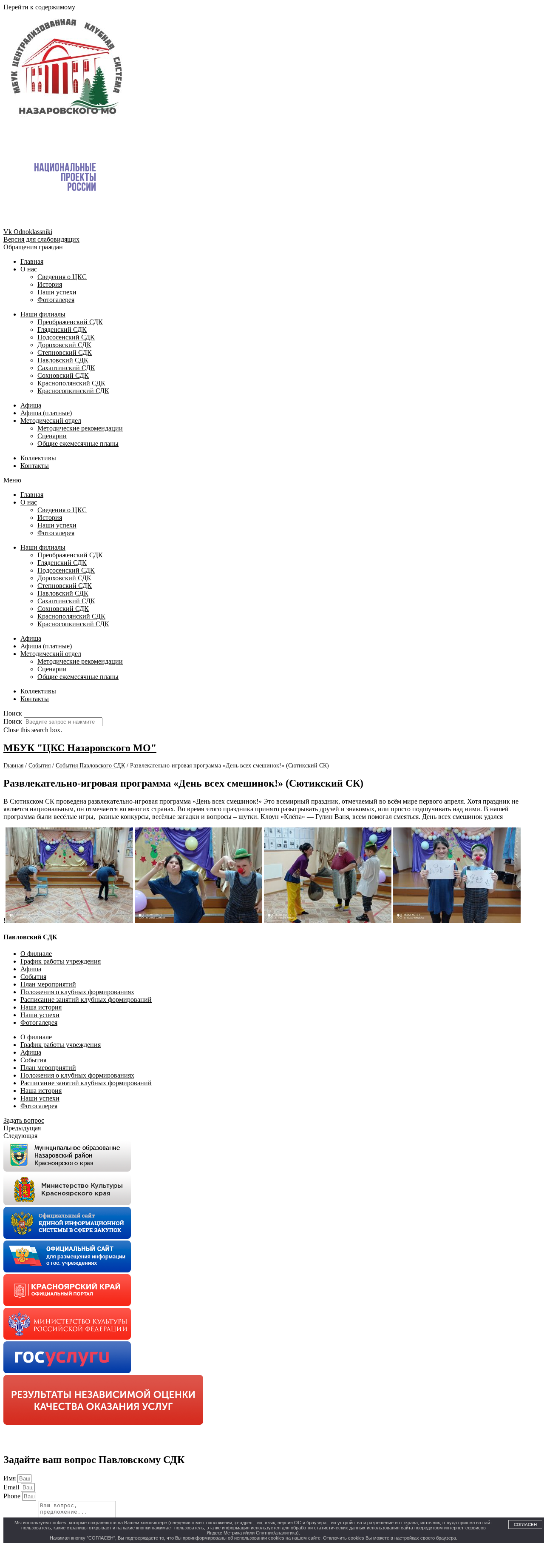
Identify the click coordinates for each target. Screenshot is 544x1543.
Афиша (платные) (46, 412)
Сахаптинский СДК (66, 367)
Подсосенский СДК (66, 337)
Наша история (41, 1007)
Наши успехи (56, 292)
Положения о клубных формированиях (77, 991)
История (49, 284)
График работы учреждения (60, 961)
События (33, 976)
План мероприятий (48, 984)
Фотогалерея (55, 299)
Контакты (34, 465)
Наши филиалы (42, 314)
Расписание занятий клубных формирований (86, 999)
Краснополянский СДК (71, 383)
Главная (31, 261)
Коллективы (38, 458)
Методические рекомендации (80, 428)
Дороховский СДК (64, 344)
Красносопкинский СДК (73, 390)
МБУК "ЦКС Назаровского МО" (79, 747)
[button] (272, 480)
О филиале (36, 953)
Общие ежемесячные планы (78, 443)
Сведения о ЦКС (62, 276)
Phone (12, 1496)
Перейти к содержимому (39, 7)
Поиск (12, 721)
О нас (28, 269)
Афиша (30, 405)
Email (12, 1487)
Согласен (525, 1524)
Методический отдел (50, 420)
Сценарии (52, 435)
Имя (10, 1478)
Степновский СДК (64, 352)
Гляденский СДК (62, 329)
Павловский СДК (62, 360)
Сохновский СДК (63, 375)
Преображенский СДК (70, 321)
